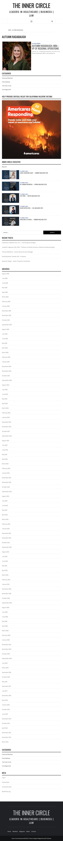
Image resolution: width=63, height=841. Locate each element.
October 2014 (6, 723)
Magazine (22, 831)
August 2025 (5, 329)
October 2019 (6, 654)
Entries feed (5, 782)
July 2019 (4, 663)
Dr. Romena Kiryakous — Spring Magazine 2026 (33, 184)
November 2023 (6, 427)
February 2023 (6, 468)
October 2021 (6, 542)
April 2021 (5, 570)
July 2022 (4, 501)
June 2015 (5, 714)
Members (15, 831)
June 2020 (5, 617)
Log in (3, 777)
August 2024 (5, 385)
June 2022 (5, 505)
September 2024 (7, 380)
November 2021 (6, 538)
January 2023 (6, 473)
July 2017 (4, 691)
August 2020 (5, 607)
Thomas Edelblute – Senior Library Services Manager (17, 252)
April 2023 (5, 459)
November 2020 (6, 593)
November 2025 (6, 315)
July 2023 (4, 445)
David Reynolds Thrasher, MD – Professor (14, 256)
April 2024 (5, 403)
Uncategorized (6, 89)
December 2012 (6, 733)
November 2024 (6, 371)
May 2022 (4, 510)
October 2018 (6, 677)
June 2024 (5, 394)
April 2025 (5, 348)
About (28, 831)
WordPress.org (6, 791)
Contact (33, 831)
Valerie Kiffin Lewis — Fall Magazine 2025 (31, 208)
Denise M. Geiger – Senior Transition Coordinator (16, 261)
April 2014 (5, 728)
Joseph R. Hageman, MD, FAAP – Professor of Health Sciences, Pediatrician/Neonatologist (28, 247)
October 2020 (6, 598)
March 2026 (5, 297)
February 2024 (6, 413)
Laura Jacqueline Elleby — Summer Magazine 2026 (34, 173)
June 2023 (5, 450)
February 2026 (6, 301)
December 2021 (6, 533)
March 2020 (5, 631)
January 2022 (6, 529)
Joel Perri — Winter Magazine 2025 (30, 196)
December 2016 (6, 695)
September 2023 (7, 436)
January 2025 (6, 362)
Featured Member (36, 43)
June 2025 (5, 339)
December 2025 (6, 311)
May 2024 (4, 399)
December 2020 (6, 589)
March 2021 (5, 575)
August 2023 (5, 441)
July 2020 (4, 612)
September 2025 (7, 325)
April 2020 (5, 626)
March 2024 (5, 408)
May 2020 (4, 621)
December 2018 (6, 672)
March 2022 (5, 519)
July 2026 (4, 278)
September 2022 (7, 491)
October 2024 (6, 376)
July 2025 (4, 334)
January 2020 (6, 640)
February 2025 (6, 357)
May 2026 (4, 287)
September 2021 (7, 547)
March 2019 (5, 668)
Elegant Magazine (38, 838)
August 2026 (5, 274)
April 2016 (5, 700)
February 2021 (6, 580)
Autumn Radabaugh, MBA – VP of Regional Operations (45, 47)
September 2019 (7, 658)
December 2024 (6, 366)
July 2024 (4, 389)
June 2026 (5, 283)
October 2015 (6, 709)
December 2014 (6, 719)
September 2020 (7, 603)
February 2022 (6, 524)
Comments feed (6, 787)
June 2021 (5, 561)
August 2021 (5, 552)
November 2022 (6, 482)
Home (9, 831)
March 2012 (5, 742)
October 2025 (6, 320)
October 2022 (6, 487)
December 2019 (6, 644)
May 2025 (4, 343)
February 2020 (6, 635)
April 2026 (5, 292)
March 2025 (5, 352)
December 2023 (6, 422)
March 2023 (5, 464)
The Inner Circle (31, 5)
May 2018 (4, 682)
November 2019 (6, 649)
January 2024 (6, 417)
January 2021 (6, 584)
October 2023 (6, 431)
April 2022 (5, 515)
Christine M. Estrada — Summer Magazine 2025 (33, 220)
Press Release (6, 82)
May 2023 (4, 454)
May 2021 (4, 566)
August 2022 (5, 496)
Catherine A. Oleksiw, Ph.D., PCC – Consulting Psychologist (19, 243)
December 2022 (6, 478)
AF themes (48, 838)
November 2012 (6, 737)
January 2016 (6, 705)
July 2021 (4, 556)
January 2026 (6, 306)
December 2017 (6, 686)
